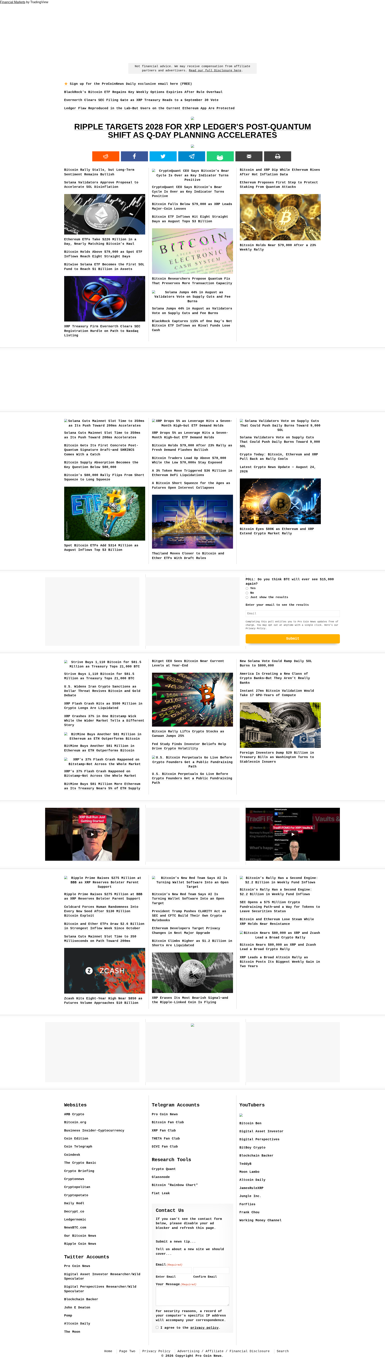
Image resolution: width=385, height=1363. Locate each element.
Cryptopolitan (77, 1187)
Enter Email (166, 1277)
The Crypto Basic (80, 1163)
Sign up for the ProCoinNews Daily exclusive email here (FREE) (130, 84)
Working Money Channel (260, 1220)
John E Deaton (77, 1307)
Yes (253, 588)
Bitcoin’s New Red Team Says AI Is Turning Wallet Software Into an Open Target (188, 899)
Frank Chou (249, 1212)
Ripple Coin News (80, 1244)
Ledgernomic (75, 1219)
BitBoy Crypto (252, 1148)
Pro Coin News (77, 1266)
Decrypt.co (74, 1211)
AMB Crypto (74, 1114)
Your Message (176, 1284)
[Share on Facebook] (134, 156)
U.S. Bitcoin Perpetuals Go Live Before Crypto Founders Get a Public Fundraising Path (192, 778)
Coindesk (72, 1155)
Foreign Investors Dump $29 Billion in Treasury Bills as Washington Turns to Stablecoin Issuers (277, 757)
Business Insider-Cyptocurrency (94, 1130)
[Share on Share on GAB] (220, 156)
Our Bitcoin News (80, 1236)
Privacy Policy (255, 628)
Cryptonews (74, 1179)
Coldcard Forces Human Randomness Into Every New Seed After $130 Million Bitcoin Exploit (101, 911)
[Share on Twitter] (163, 156)
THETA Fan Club (166, 1139)
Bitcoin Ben (250, 1123)
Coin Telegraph (78, 1147)
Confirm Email (205, 1277)
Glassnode (161, 1177)
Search (283, 1351)
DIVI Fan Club (165, 1147)
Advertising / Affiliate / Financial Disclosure (223, 1351)
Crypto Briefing (79, 1171)
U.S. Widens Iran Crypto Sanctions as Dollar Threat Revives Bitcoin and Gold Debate (102, 691)
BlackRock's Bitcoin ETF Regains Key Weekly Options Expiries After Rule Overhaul (143, 92)
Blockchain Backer (81, 1299)
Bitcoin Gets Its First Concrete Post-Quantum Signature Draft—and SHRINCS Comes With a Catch (101, 450)
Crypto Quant (164, 1169)
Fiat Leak (161, 1193)
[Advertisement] (192, 32)
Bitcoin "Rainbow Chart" (175, 1185)
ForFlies (247, 1204)
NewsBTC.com (75, 1228)
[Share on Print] (277, 156)
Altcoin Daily (77, 1324)
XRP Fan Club (164, 1130)
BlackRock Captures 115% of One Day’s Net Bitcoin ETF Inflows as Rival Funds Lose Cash (192, 326)
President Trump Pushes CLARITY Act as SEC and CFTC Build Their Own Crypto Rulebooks (189, 916)
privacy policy (204, 1328)
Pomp (68, 1315)
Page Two (127, 1351)
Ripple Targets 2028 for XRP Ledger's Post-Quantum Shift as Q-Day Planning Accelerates (192, 130)
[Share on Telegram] (191, 156)
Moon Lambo (249, 1172)
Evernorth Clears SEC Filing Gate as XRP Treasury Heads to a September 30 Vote (141, 100)
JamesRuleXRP (251, 1188)
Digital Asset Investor (261, 1131)
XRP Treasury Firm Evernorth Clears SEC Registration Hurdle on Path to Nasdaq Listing (102, 331)
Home (108, 1351)
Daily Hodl (74, 1203)
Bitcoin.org (75, 1122)
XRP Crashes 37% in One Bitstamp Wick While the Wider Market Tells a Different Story (104, 721)
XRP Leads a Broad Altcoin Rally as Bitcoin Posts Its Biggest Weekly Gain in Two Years (280, 962)
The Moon (72, 1332)
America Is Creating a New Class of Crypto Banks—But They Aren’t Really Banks (275, 678)
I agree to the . (190, 1328)
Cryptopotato (76, 1195)
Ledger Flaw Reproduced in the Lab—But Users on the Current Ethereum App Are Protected (149, 108)
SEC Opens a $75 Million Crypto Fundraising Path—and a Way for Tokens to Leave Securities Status (280, 907)
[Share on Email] (248, 156)
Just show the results (269, 597)
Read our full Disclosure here (215, 70)
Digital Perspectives (259, 1139)
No (252, 593)
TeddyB (245, 1164)
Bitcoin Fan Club (168, 1122)
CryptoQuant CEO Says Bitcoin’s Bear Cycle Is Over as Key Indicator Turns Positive (188, 191)
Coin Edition (76, 1139)
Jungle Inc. (250, 1196)
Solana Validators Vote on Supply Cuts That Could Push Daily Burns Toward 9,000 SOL (280, 442)
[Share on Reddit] (105, 156)
